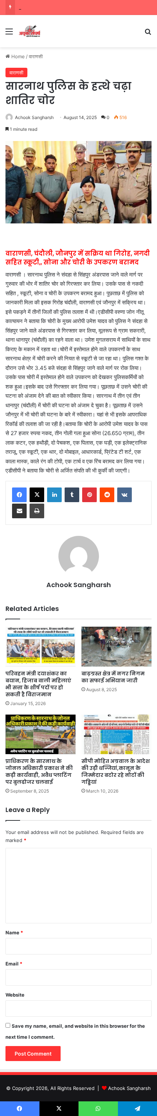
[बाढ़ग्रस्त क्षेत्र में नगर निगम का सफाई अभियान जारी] (116, 646)
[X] (37, 494)
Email (13, 964)
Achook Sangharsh (34, 117)
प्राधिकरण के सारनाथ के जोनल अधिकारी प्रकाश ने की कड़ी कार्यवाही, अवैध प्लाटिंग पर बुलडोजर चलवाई (39, 771)
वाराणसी (36, 56)
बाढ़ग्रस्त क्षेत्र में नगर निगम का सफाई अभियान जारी (113, 677)
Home (17, 56)
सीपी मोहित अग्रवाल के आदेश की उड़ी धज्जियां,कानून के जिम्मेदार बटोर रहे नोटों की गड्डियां (115, 771)
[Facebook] (19, 494)
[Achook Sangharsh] (29, 31)
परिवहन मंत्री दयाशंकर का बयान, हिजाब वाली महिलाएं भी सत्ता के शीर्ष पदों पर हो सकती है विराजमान (38, 684)
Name (14, 932)
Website (14, 995)
